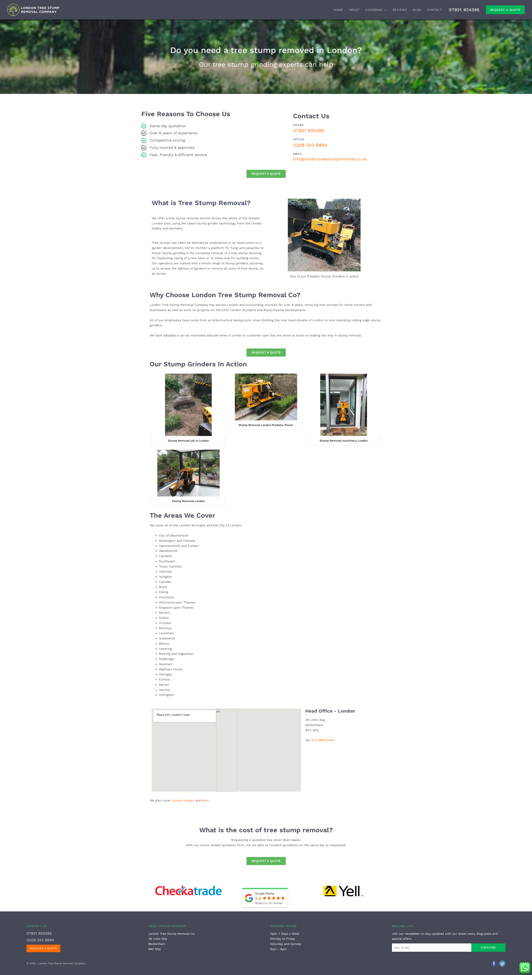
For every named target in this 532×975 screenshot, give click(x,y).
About (354, 9)
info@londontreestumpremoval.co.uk (330, 159)
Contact (434, 9)
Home (338, 9)
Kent (205, 800)
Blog (417, 9)
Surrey (177, 800)
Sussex (188, 800)
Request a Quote (505, 9)
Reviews (400, 9)
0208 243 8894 (310, 145)
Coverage (374, 9)
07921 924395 (464, 9)
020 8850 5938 (323, 740)
